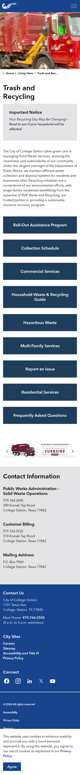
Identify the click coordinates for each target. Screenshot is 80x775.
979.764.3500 (34, 618)
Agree (12, 767)
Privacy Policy (13, 658)
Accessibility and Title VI (21, 653)
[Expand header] (74, 6)
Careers (9, 643)
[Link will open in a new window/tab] (40, 449)
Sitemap (9, 648)
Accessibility (10, 712)
